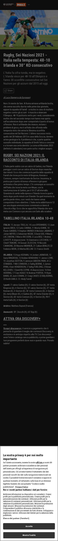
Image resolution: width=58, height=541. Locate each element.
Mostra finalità (29, 535)
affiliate (39, 462)
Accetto (29, 526)
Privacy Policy (21, 487)
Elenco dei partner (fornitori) (16, 518)
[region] (29, 493)
